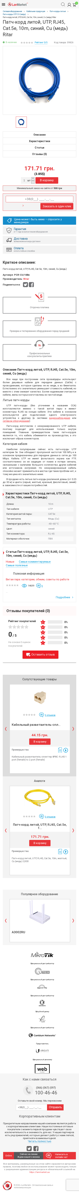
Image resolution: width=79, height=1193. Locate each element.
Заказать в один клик (57, 206)
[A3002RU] (40, 912)
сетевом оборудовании (16, 421)
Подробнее (63, 597)
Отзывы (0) (39, 154)
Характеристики (39, 141)
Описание (39, 134)
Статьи (39, 147)
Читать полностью (39, 1141)
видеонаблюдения (59, 418)
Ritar (26, 279)
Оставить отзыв (43, 654)
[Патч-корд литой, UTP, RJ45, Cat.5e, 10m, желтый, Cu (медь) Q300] (40, 798)
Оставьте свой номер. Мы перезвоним (40, 1100)
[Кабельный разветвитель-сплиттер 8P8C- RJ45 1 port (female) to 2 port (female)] (40, 697)
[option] (39, 80)
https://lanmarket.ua (39, 1172)
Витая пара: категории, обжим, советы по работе (37, 579)
